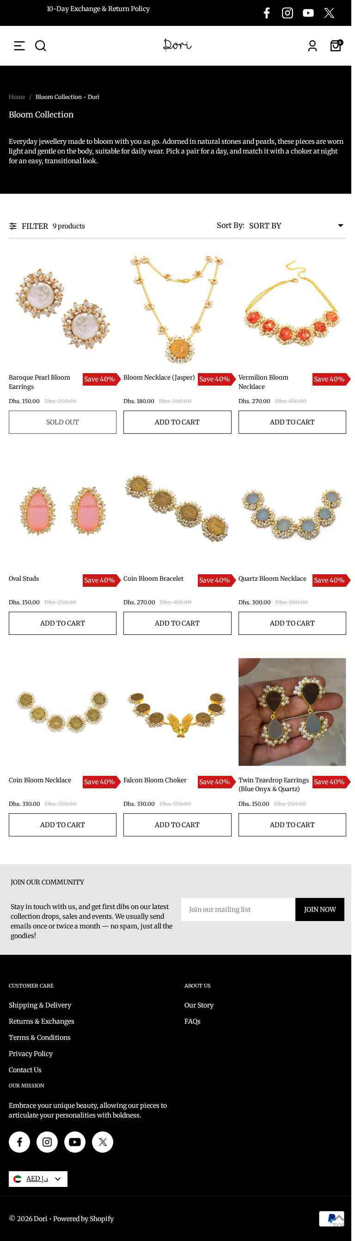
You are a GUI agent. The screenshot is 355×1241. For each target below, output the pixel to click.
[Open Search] (40, 45)
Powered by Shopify (83, 1219)
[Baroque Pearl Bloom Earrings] (62, 309)
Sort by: (231, 225)
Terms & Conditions (40, 1037)
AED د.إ (37, 1178)
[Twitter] (329, 13)
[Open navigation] (19, 45)
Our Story (199, 1005)
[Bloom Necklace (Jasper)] (177, 309)
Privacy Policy (31, 1054)
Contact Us (25, 1070)
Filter (35, 226)
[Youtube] (308, 13)
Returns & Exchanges (41, 1021)
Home (17, 96)
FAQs (192, 1021)
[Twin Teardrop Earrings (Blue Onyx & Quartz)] (292, 712)
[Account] (312, 46)
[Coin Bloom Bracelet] (177, 511)
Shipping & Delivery (40, 1005)
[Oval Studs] (62, 511)
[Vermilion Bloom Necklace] (292, 309)
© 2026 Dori (28, 1219)
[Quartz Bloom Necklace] (292, 511)
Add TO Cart (177, 422)
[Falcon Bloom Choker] (177, 712)
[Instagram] (287, 13)
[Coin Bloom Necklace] (62, 712)
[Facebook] (267, 13)
